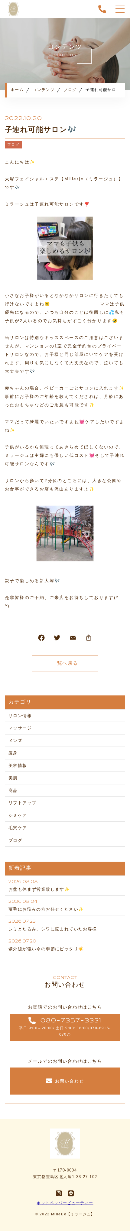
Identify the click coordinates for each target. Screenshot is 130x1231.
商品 (13, 790)
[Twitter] (57, 639)
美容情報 (17, 765)
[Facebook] (41, 639)
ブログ (13, 144)
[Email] (73, 639)
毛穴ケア (17, 827)
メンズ (15, 740)
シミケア (17, 815)
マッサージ (20, 727)
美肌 (13, 777)
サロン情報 (20, 715)
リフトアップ (22, 802)
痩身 (13, 752)
